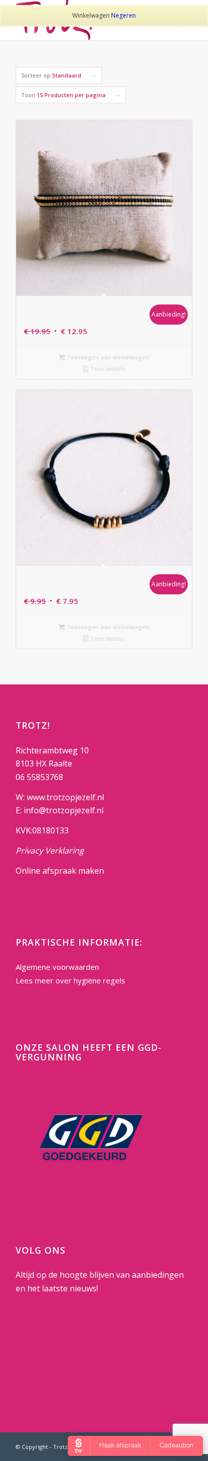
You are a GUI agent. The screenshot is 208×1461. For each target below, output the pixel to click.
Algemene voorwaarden (57, 967)
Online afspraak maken (60, 870)
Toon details (106, 368)
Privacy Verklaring (50, 850)
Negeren (123, 15)
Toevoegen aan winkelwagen (107, 357)
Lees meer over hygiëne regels (71, 980)
